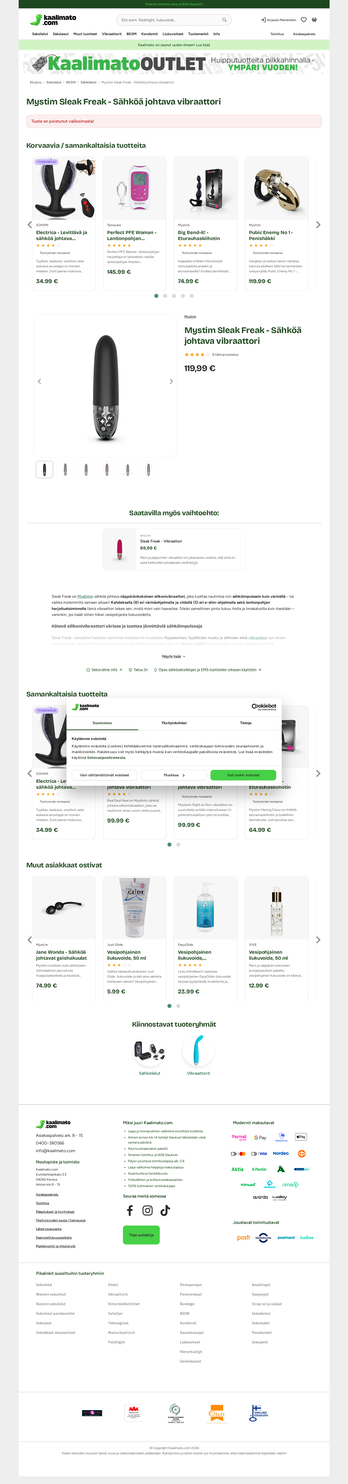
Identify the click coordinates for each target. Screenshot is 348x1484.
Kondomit (149, 34)
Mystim (190, 317)
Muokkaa (171, 775)
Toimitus (277, 34)
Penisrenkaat (191, 1294)
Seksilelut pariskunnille (55, 1313)
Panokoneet (262, 1332)
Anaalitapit (261, 1284)
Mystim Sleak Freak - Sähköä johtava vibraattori (243, 335)
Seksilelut (40, 34)
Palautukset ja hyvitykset (55, 1212)
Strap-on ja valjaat (267, 1303)
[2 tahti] (192, 354)
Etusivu (36, 82)
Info (216, 34)
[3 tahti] (197, 354)
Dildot (113, 1284)
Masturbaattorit (121, 1332)
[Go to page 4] (183, 296)
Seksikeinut (261, 1313)
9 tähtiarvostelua (225, 355)
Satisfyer (115, 1313)
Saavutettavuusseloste (54, 1238)
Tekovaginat (118, 1322)
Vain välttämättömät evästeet (104, 775)
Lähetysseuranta (48, 1229)
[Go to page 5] (192, 296)
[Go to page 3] (174, 296)
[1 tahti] (186, 354)
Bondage (187, 1303)
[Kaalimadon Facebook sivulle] (130, 1210)
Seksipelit (260, 1342)
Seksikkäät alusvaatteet (55, 1332)
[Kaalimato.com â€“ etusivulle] (53, 1124)
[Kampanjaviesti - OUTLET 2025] (174, 63)
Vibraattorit (112, 34)
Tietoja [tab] (246, 723)
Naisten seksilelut (51, 1303)
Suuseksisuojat (192, 1332)
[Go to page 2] (165, 296)
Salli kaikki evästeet (243, 775)
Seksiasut (61, 34)
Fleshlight (116, 1342)
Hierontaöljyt (191, 1351)
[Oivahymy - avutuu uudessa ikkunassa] (217, 1413)
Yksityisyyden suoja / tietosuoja (60, 1220)
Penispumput (191, 1284)
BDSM (132, 34)
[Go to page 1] (156, 296)
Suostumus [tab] (102, 723)
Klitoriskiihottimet (124, 1303)
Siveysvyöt (260, 1294)
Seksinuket (261, 1322)
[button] (224, 20)
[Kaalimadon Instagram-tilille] (148, 1210)
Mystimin (85, 596)
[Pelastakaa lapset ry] (92, 1413)
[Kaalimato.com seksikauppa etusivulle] (71, 20)
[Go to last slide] (30, 224)
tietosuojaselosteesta (106, 758)
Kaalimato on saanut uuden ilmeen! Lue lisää (174, 45)
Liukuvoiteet (173, 34)
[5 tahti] (207, 354)
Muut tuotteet (85, 34)
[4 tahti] (202, 354)
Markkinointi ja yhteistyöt (56, 1246)
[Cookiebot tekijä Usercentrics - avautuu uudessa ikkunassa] (255, 707)
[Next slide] (318, 224)
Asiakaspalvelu (304, 34)
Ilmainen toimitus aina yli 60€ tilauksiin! (174, 4)
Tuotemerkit (198, 34)
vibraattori (258, 637)
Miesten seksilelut (51, 1294)
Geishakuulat (190, 1361)
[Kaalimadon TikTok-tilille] (165, 1210)
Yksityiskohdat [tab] (173, 723)
